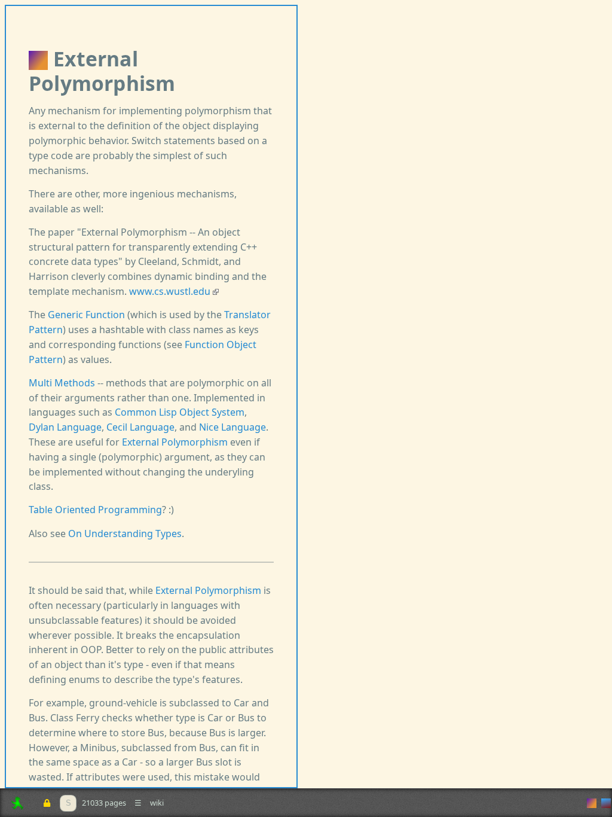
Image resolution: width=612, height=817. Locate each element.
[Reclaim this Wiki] (46, 802)
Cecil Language (140, 427)
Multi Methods (62, 382)
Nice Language (232, 427)
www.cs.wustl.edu (171, 291)
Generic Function (86, 314)
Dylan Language (65, 427)
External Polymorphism (175, 442)
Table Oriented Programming (95, 509)
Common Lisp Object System (179, 412)
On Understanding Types (125, 533)
